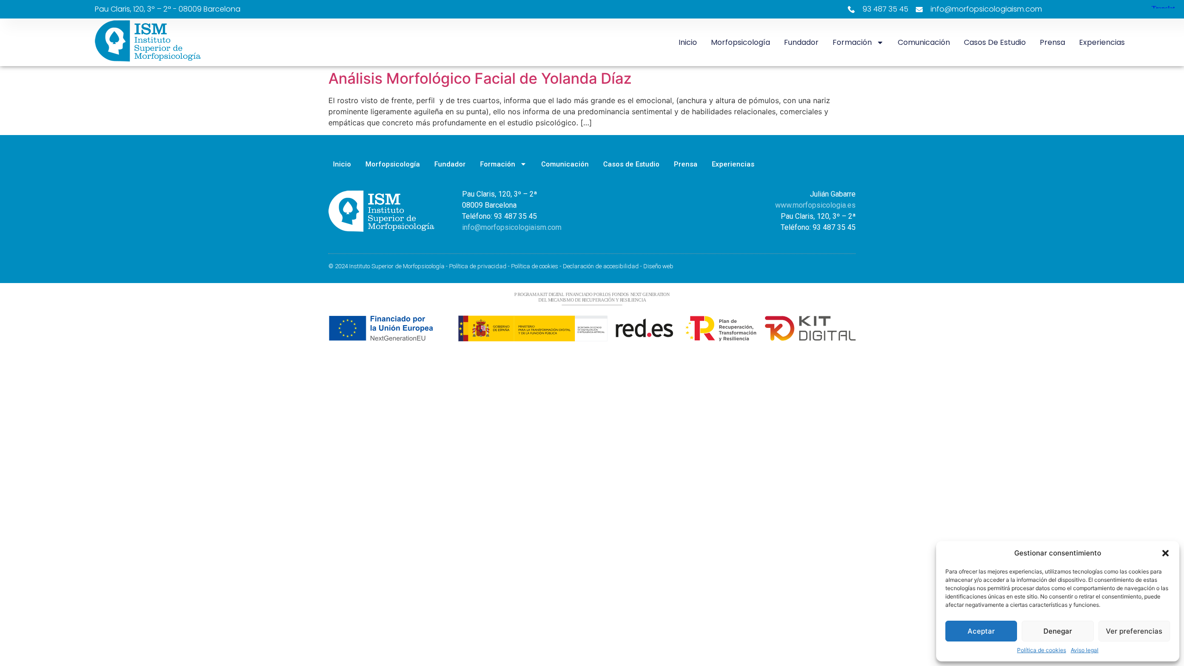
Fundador (801, 42)
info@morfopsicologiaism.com (511, 227)
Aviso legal (1084, 650)
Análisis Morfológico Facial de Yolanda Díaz (480, 78)
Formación (852, 42)
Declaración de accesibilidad (601, 266)
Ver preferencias (1134, 631)
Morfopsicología (740, 42)
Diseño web (658, 266)
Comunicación (924, 42)
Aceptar (981, 631)
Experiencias (1102, 42)
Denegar (1057, 631)
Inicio (687, 42)
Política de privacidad (477, 266)
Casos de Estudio (995, 42)
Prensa (1052, 42)
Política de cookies (1041, 650)
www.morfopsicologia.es (815, 205)
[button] (1165, 553)
